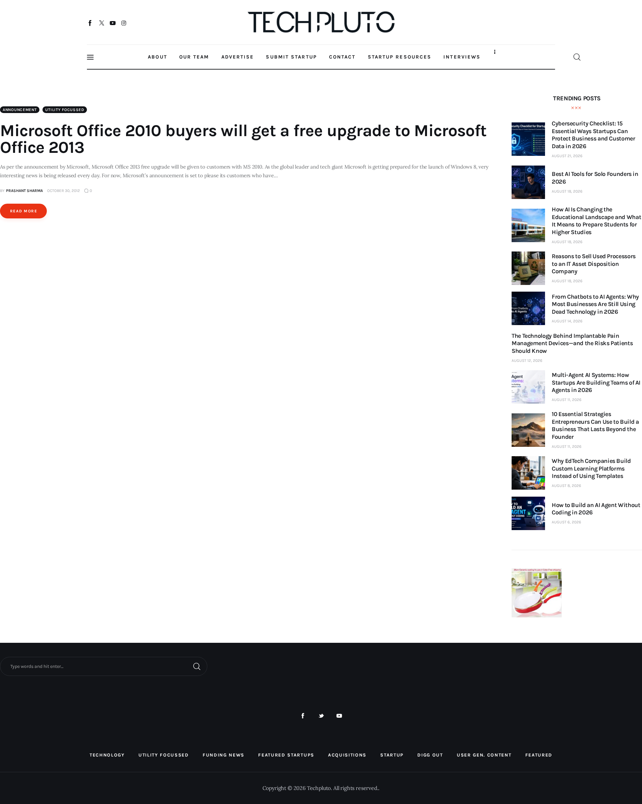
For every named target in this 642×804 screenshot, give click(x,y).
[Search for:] (103, 666)
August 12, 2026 (527, 360)
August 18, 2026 (567, 191)
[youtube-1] (339, 716)
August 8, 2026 (566, 485)
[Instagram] (123, 22)
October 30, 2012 (63, 190)
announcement (20, 109)
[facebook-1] (303, 716)
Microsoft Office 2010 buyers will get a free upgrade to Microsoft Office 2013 (243, 139)
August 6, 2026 (566, 522)
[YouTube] (112, 22)
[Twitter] (101, 22)
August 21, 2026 (567, 156)
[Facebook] (90, 22)
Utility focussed (64, 109)
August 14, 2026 (567, 321)
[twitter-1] (321, 716)
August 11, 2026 (566, 399)
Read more (23, 211)
